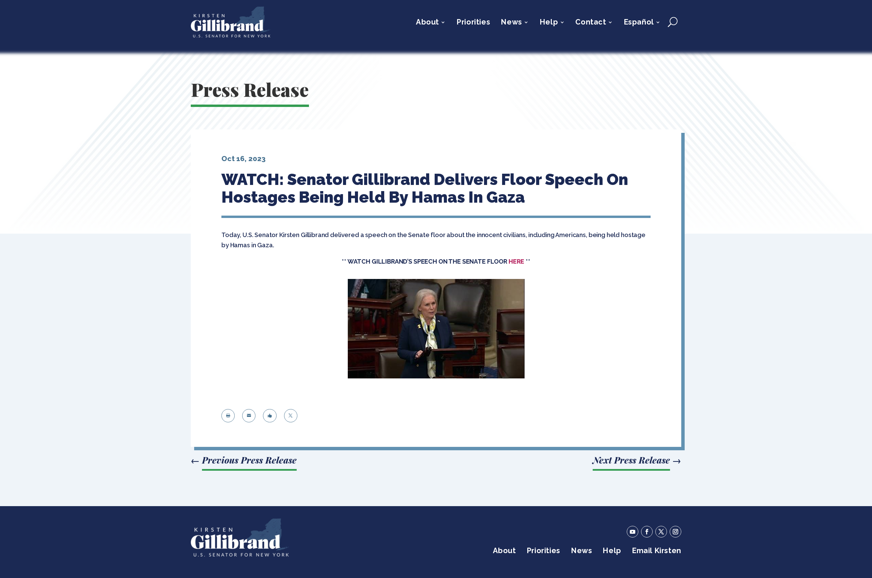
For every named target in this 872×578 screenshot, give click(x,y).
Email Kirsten (656, 551)
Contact (590, 23)
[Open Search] (673, 22)
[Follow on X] (661, 531)
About (427, 23)
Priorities (473, 23)
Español (639, 23)
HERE (516, 261)
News (511, 23)
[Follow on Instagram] (675, 531)
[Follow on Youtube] (632, 531)
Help (549, 23)
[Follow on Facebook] (647, 531)
